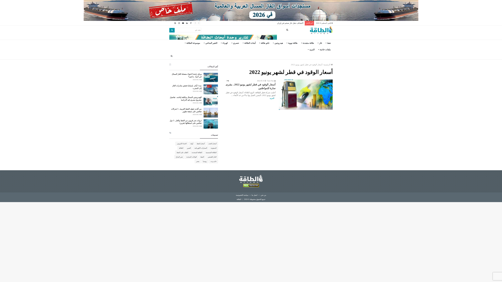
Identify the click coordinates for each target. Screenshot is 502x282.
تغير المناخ (179, 157)
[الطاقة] (321, 30)
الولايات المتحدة (191, 157)
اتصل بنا (254, 195)
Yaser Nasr (270, 81)
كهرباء (225, 43)
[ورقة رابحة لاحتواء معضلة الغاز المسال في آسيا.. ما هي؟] (211, 78)
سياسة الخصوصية (242, 195)
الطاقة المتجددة (197, 152)
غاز (320, 43)
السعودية (213, 148)
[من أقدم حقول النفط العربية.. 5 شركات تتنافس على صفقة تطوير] (211, 113)
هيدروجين (279, 43)
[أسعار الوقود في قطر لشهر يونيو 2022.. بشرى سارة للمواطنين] (306, 95)
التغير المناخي (211, 43)
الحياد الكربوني (182, 144)
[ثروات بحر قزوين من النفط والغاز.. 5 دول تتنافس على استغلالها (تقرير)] (211, 124)
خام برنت (213, 161)
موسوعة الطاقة (193, 43)
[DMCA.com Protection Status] (251, 186)
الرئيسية (327, 65)
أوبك (191, 144)
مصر (197, 161)
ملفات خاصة (325, 49)
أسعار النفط (201, 144)
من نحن (263, 195)
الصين (189, 148)
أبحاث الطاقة (250, 43)
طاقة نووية (293, 43)
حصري (236, 43)
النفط (202, 157)
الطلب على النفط (182, 152)
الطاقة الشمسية (211, 152)
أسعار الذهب (212, 144)
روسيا (205, 161)
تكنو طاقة (265, 43)
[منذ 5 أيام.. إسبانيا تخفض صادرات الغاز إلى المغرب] (211, 89)
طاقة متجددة (308, 43)
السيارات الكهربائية (201, 148)
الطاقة (181, 148)
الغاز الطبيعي (212, 157)
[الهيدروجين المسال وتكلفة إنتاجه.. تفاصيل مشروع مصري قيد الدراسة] (211, 101)
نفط (329, 43)
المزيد (312, 49)
